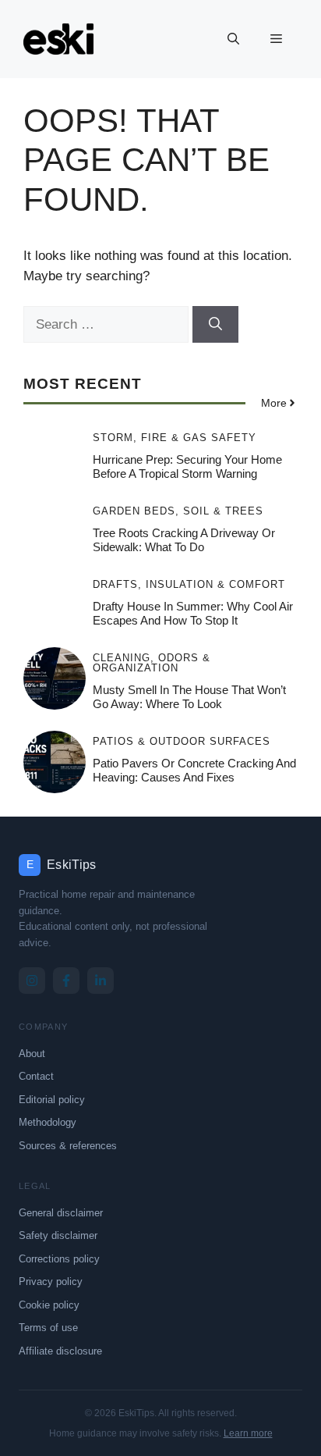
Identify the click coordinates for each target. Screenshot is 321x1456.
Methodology (47, 1122)
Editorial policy (52, 1099)
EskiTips (72, 864)
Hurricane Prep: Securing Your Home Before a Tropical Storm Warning (187, 466)
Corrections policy (59, 1259)
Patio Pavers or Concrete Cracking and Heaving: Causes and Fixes (194, 770)
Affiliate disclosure (60, 1351)
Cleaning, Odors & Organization (151, 663)
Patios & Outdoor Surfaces (181, 741)
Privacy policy (51, 1281)
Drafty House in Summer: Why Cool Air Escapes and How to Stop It (193, 613)
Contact (36, 1076)
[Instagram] (32, 980)
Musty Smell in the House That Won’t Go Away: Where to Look (189, 696)
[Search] (215, 325)
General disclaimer (61, 1213)
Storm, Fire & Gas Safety (174, 438)
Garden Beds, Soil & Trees (178, 511)
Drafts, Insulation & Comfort (189, 584)
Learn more (248, 1433)
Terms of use (48, 1327)
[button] (233, 39)
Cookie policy (49, 1305)
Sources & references (68, 1146)
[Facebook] (66, 980)
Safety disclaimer (58, 1235)
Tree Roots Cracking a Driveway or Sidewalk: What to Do (184, 540)
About (32, 1053)
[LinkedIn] (100, 980)
